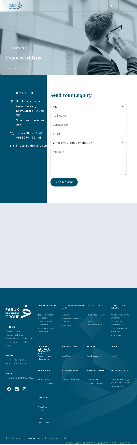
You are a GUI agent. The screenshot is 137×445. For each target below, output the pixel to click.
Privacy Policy (72, 442)
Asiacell (65, 314)
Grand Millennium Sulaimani (120, 316)
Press (40, 418)
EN (113, 6)
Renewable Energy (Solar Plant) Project (120, 381)
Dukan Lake (117, 386)
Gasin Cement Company (45, 323)
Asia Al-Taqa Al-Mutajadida (45, 357)
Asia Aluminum (94, 379)
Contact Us (23, 68)
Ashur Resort (117, 335)
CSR (40, 414)
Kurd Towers (44, 379)
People (41, 410)
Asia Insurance (94, 356)
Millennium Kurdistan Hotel (118, 323)
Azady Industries (95, 383)
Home (9, 68)
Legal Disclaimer (120, 442)
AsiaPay (66, 356)
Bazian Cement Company (45, 330)
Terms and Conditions (95, 442)
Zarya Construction (71, 379)
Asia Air (114, 356)
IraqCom (66, 325)
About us (42, 407)
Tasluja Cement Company (45, 316)
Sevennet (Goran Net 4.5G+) (72, 320)
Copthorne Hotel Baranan (119, 330)
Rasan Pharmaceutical (94, 323)
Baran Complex (45, 383)
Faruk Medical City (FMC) (96, 316)
